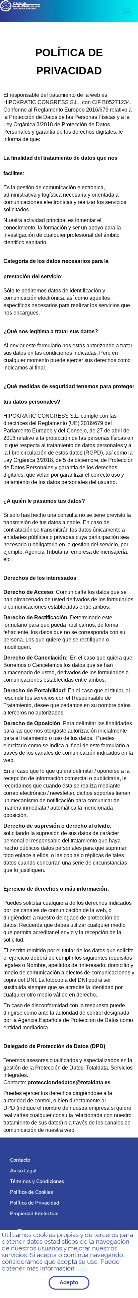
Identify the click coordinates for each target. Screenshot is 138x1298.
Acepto (69, 1282)
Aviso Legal (23, 1170)
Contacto (20, 1160)
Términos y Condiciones (37, 1181)
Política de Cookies (31, 1192)
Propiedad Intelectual (34, 1213)
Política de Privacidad (34, 1203)
